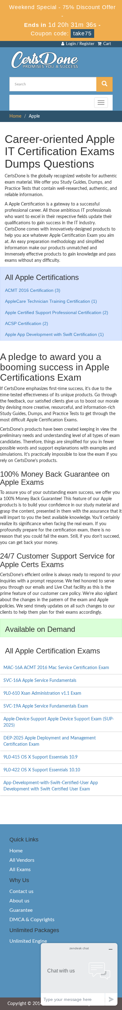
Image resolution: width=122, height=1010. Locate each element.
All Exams (20, 869)
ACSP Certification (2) (26, 323)
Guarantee (21, 910)
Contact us (21, 891)
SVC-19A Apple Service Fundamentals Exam (45, 706)
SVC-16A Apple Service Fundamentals (39, 680)
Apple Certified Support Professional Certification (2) (56, 312)
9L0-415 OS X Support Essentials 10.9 (40, 757)
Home (15, 116)
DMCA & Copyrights (31, 919)
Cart (106, 44)
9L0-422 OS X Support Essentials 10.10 (41, 770)
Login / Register (79, 44)
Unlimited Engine (28, 941)
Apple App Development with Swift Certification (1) (54, 334)
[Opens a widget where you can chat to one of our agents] (79, 974)
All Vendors (21, 860)
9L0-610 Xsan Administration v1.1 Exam (42, 693)
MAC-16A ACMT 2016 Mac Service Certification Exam (56, 668)
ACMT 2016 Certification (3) (32, 290)
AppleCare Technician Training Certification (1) (51, 301)
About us (19, 900)
